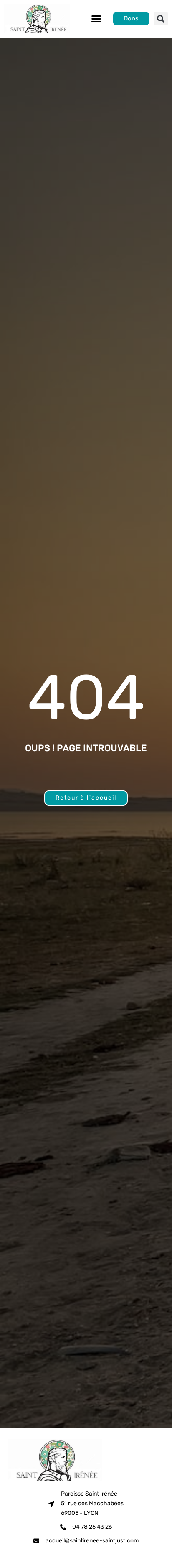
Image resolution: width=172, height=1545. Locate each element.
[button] (96, 19)
